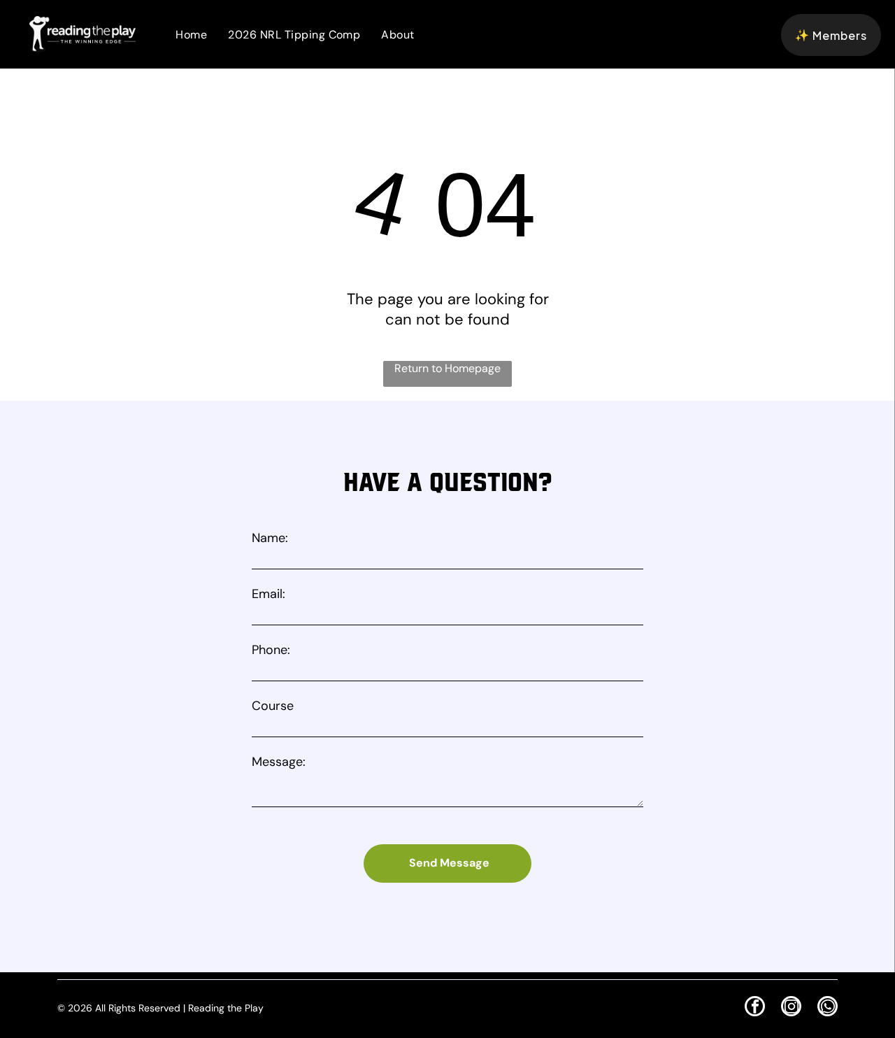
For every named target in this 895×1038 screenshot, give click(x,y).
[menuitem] (191, 34)
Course (273, 705)
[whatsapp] (827, 1008)
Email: (268, 593)
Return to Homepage (447, 368)
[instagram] (791, 1008)
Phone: (271, 649)
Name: (270, 537)
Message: (279, 761)
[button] (831, 35)
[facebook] (755, 1008)
